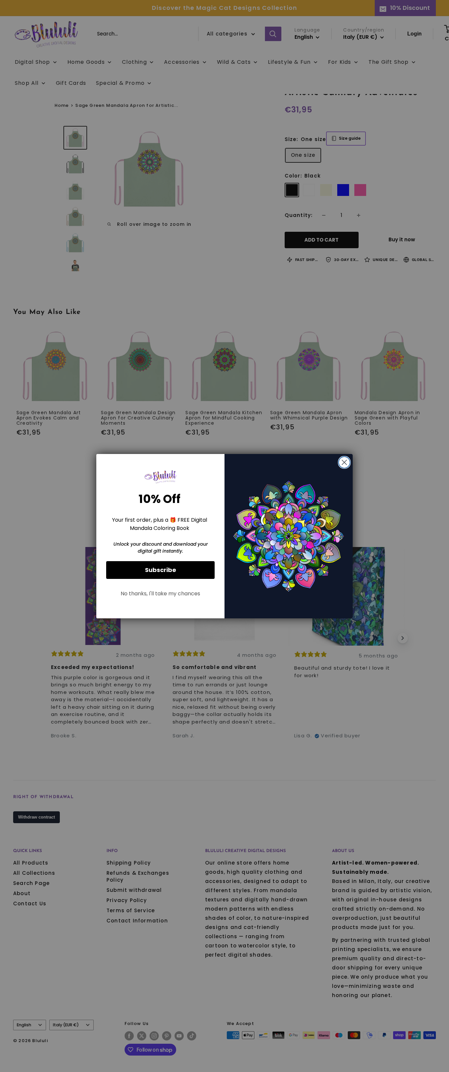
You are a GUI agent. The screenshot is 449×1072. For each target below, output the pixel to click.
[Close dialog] (344, 462)
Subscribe (160, 570)
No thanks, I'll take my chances (160, 593)
